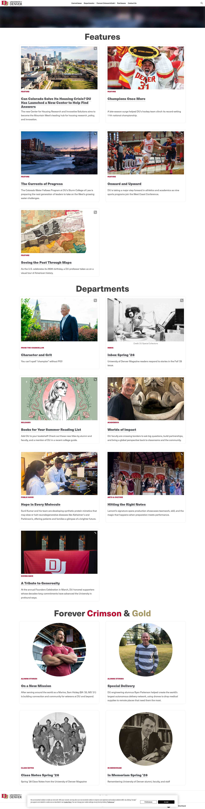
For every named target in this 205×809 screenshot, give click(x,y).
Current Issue (76, 3)
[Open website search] (201, 3)
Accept (166, 802)
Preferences (148, 802)
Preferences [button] (110, 802)
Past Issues (121, 3)
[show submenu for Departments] (95, 3)
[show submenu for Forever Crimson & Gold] (115, 3)
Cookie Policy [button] (67, 802)
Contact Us (132, 3)
